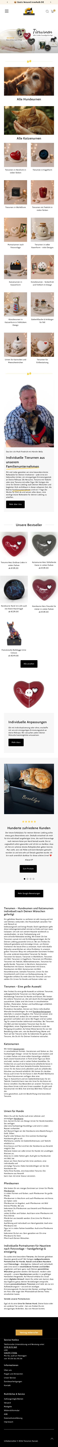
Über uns (8, 1370)
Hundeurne (18, 1119)
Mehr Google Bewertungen (29, 893)
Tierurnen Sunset (30, 1441)
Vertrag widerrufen (29, 1332)
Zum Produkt (28, 869)
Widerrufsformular (11, 1410)
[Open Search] (47, 11)
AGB (6, 1414)
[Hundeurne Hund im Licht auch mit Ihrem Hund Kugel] (14, 589)
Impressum (8, 1422)
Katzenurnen (18, 1049)
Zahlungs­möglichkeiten (13, 1399)
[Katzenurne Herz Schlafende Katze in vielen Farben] (44, 546)
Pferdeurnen (9, 1191)
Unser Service (10, 1378)
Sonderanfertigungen (42, 1011)
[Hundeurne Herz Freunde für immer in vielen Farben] (44, 590)
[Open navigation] (6, 11)
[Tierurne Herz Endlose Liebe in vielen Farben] (14, 546)
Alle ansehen (29, 664)
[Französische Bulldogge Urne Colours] (14, 633)
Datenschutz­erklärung (13, 1418)
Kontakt (7, 1385)
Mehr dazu (16, 742)
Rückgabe (8, 1406)
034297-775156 (10, 1353)
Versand (7, 1403)
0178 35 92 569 (10, 1347)
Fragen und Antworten (13, 1374)
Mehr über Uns (15, 504)
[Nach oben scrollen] (52, 1439)
